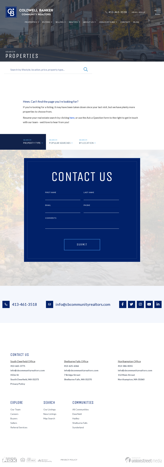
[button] (86, 70)
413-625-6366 (71, 366)
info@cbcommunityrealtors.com (83, 304)
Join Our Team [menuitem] (107, 22)
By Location (86, 143)
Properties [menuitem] (31, 22)
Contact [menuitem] (125, 22)
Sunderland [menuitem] (78, 427)
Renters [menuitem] (73, 22)
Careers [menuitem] (14, 414)
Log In (134, 12)
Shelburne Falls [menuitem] (79, 423)
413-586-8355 (125, 366)
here (72, 117)
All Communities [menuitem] (80, 409)
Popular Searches (59, 143)
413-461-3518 (24, 304)
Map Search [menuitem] (49, 418)
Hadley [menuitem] (75, 418)
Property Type (32, 143)
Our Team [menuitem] (15, 409)
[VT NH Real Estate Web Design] (143, 460)
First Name (50, 192)
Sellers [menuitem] (60, 22)
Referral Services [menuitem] (18, 427)
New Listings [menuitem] (49, 414)
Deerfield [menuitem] (77, 414)
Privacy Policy (17, 383)
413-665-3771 (17, 366)
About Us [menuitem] (88, 22)
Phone (87, 205)
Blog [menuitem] (136, 22)
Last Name (89, 192)
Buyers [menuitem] (46, 22)
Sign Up (142, 12)
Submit (82, 244)
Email (48, 205)
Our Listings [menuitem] (49, 409)
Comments (50, 218)
